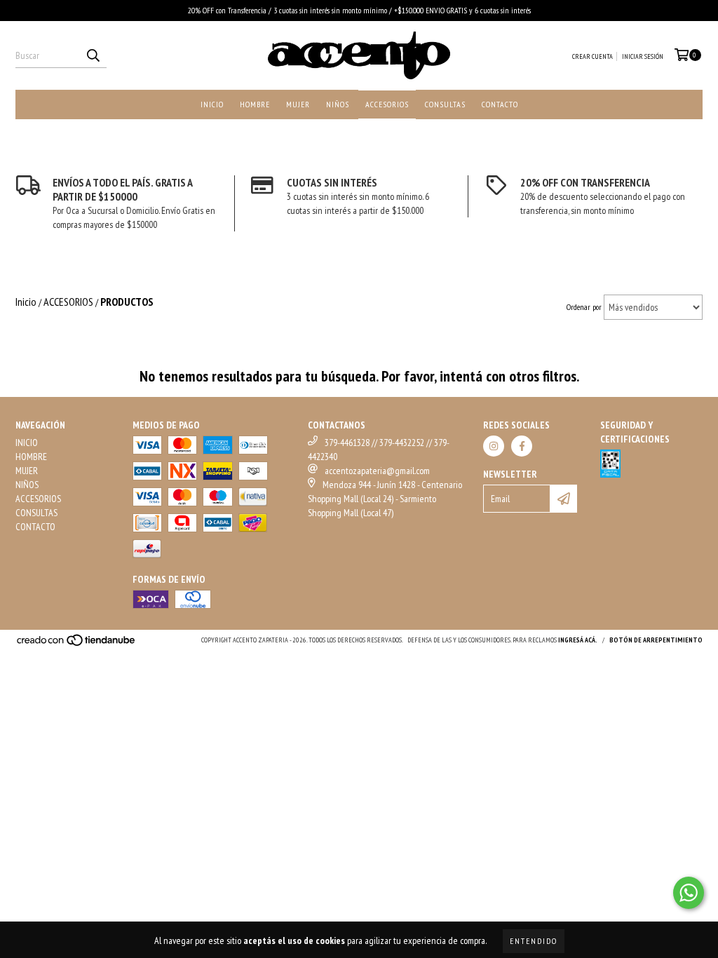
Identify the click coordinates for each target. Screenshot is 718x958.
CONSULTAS (445, 104)
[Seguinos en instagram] (493, 446)
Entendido (533, 941)
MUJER (298, 104)
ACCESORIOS (387, 104)
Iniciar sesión (642, 56)
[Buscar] (93, 55)
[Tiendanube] (76, 644)
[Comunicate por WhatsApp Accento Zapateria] (688, 893)
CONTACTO (500, 104)
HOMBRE (255, 104)
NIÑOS (337, 104)
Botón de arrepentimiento (656, 640)
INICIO (212, 104)
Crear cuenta (592, 56)
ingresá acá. (577, 640)
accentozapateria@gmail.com (377, 470)
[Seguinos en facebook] (521, 446)
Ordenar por (584, 307)
